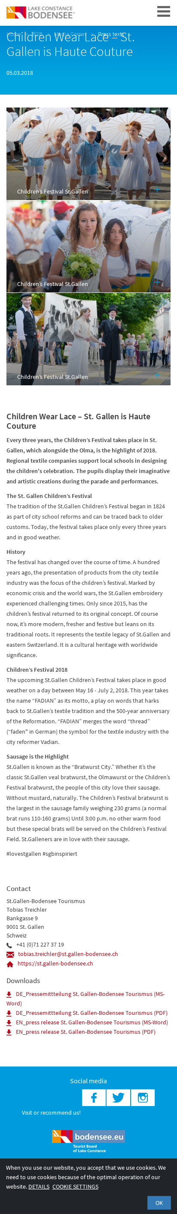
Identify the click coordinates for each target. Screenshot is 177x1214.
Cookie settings (75, 1186)
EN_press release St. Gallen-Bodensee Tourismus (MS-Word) (92, 1022)
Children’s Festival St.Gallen (52, 191)
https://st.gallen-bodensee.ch (55, 963)
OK (159, 1203)
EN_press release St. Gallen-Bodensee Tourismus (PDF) (86, 1032)
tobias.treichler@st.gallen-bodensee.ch (68, 954)
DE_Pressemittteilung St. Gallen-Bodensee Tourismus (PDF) (92, 1013)
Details (38, 1186)
